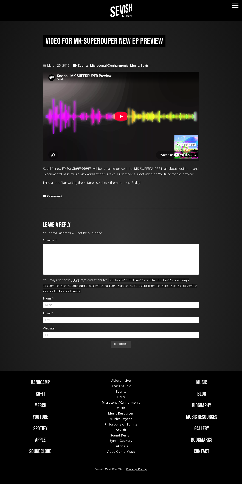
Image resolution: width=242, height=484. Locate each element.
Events (83, 65)
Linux (121, 397)
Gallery (201, 428)
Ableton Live (121, 380)
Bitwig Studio (121, 386)
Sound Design (120, 435)
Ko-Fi (40, 394)
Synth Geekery (121, 440)
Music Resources (201, 417)
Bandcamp (40, 382)
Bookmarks (201, 440)
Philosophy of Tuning (121, 424)
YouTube (40, 417)
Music (134, 65)
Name (47, 298)
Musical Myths (121, 419)
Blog (201, 394)
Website (49, 328)
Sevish (146, 65)
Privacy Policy (136, 469)
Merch (40, 405)
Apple (40, 440)
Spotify (40, 428)
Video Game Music (121, 451)
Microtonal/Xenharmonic (109, 65)
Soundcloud (40, 451)
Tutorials (121, 446)
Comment (55, 196)
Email (47, 313)
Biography (201, 405)
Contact (201, 451)
